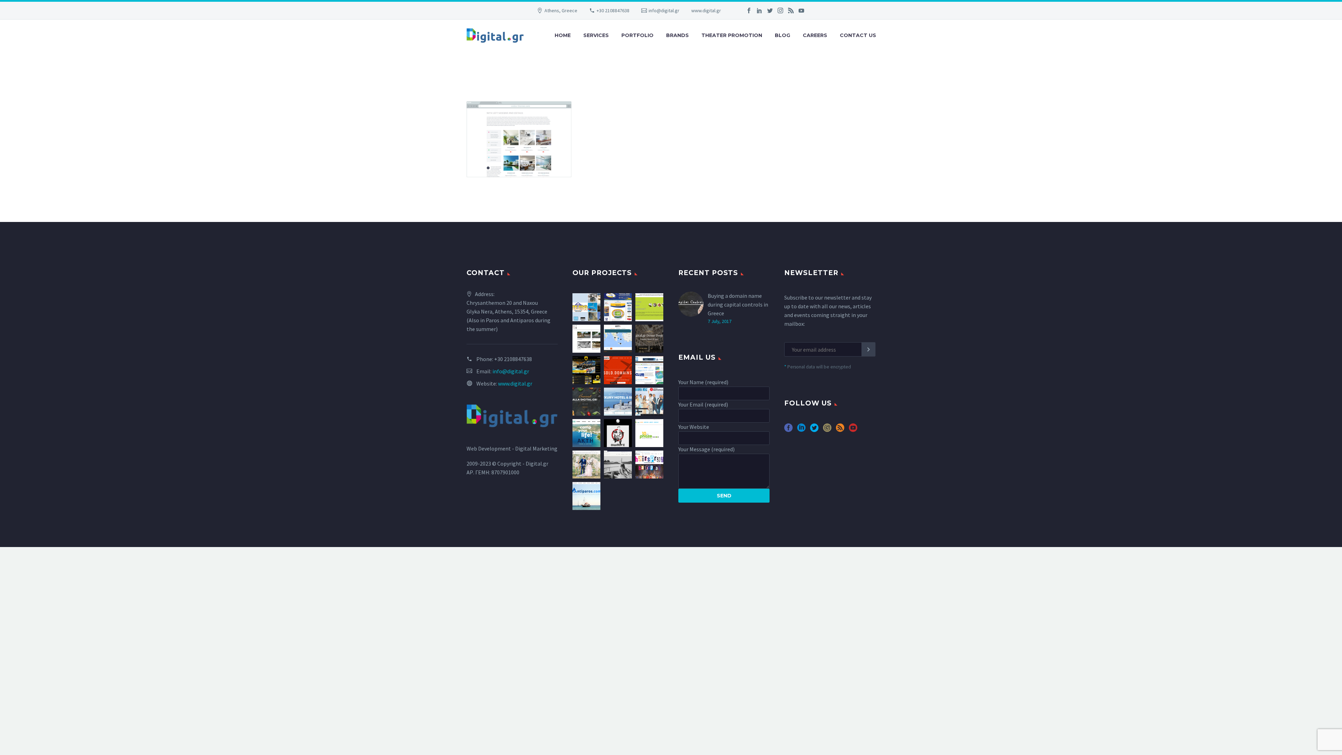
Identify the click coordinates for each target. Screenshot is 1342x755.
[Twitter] (770, 10)
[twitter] (814, 430)
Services (596, 35)
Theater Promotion (731, 35)
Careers (815, 35)
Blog (782, 35)
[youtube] (853, 430)
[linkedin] (801, 430)
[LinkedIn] (759, 10)
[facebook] (788, 430)
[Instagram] (780, 10)
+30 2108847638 (613, 10)
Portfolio (637, 35)
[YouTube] (801, 10)
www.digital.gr (706, 10)
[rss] (840, 430)
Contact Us (858, 35)
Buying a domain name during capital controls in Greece (738, 304)
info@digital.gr (664, 10)
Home (563, 35)
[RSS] (791, 10)
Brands (677, 35)
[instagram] (827, 430)
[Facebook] (749, 10)
